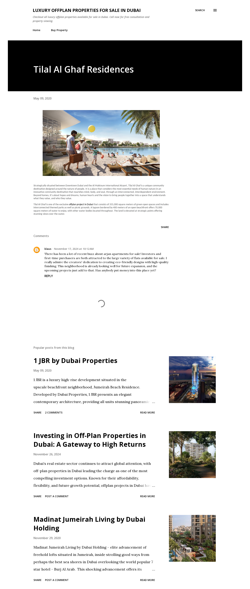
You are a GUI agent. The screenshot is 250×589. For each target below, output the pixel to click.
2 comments (53, 412)
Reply (48, 276)
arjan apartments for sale (122, 254)
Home (36, 30)
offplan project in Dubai (81, 204)
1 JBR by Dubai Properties (75, 360)
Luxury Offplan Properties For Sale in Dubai (87, 10)
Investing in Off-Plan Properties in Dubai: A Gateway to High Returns (89, 440)
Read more (147, 412)
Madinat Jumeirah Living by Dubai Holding (89, 523)
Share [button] (165, 227)
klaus (47, 249)
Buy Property (59, 30)
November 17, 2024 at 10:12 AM (74, 249)
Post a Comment (57, 496)
